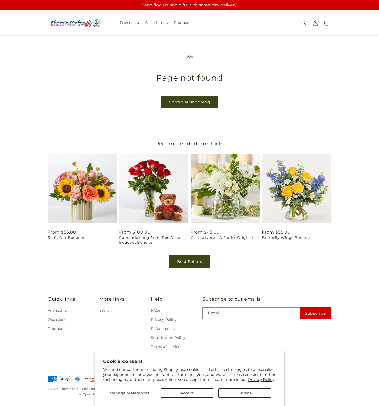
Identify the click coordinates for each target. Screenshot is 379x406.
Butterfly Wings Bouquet (286, 237)
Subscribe (315, 313)
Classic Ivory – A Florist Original (222, 237)
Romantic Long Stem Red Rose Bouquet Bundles (149, 240)
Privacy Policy (261, 379)
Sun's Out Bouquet (66, 237)
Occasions (57, 319)
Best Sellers (189, 261)
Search (105, 310)
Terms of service (165, 346)
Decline (244, 393)
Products (56, 328)
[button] (156, 22)
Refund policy (163, 328)
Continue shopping (189, 102)
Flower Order (70, 389)
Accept (187, 393)
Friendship (57, 310)
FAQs (156, 310)
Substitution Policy (168, 337)
